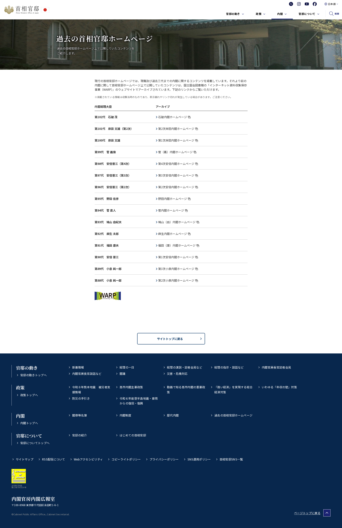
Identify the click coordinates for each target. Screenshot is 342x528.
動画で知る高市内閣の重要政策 (186, 389)
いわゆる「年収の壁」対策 (279, 387)
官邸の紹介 (79, 435)
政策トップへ (29, 395)
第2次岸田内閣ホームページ (176, 128)
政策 (258, 14)
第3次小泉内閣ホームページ (176, 269)
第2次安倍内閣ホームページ (176, 187)
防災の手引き (81, 398)
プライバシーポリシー (164, 459)
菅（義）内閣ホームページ (175, 152)
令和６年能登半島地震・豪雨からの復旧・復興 (139, 400)
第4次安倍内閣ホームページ (176, 163)
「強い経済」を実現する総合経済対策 (233, 389)
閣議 (122, 373)
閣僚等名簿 (79, 415)
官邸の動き (233, 14)
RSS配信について (53, 459)
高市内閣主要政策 (131, 387)
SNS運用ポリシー (199, 459)
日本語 (332, 4)
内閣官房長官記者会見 (276, 367)
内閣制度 (125, 415)
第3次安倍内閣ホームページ (176, 175)
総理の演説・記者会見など (184, 367)
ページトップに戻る (307, 513)
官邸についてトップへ (35, 443)
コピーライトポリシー (126, 459)
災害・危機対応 (177, 373)
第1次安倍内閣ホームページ (176, 257)
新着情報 (78, 367)
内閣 (280, 14)
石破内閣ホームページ (172, 117)
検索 (337, 13)
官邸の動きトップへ (33, 375)
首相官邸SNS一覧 (231, 459)
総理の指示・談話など (229, 367)
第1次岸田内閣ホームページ (176, 140)
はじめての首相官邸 (133, 435)
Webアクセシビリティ (88, 459)
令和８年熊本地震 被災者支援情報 (91, 389)
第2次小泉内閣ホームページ (176, 280)
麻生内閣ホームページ (172, 233)
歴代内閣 (173, 415)
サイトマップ (24, 459)
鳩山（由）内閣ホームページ (177, 222)
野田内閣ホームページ (172, 198)
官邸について (307, 14)
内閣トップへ (29, 423)
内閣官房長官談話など (86, 373)
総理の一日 (127, 367)
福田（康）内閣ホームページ (177, 245)
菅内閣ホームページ (171, 210)
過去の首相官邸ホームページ (233, 415)
